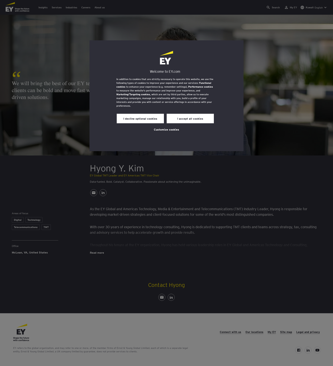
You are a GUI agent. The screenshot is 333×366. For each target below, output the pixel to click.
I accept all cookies (190, 118)
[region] (166, 95)
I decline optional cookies (140, 118)
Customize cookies (166, 129)
